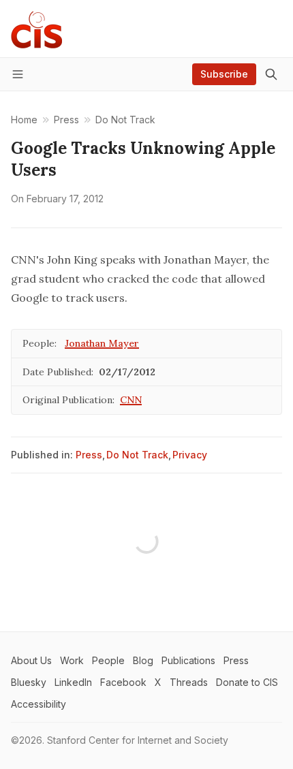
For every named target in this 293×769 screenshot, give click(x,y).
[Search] (271, 74)
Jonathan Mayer (102, 343)
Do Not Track (137, 454)
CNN (131, 400)
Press (89, 454)
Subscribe (224, 74)
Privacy (189, 454)
